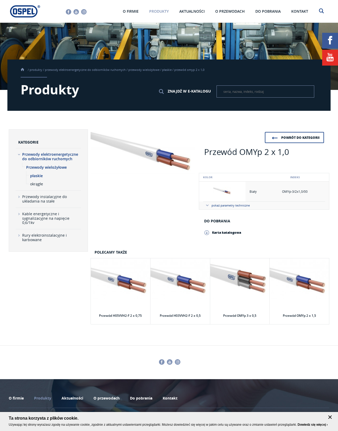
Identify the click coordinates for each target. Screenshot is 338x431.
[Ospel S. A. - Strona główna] (25, 11)
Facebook (68, 12)
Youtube (76, 12)
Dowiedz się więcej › (313, 425)
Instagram (84, 12)
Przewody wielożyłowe (143, 70)
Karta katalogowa (226, 232)
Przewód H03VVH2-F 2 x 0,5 (180, 315)
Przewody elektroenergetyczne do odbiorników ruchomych (85, 70)
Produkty (36, 70)
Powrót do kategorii (300, 137)
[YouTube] (330, 58)
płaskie (167, 70)
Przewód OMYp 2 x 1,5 (299, 315)
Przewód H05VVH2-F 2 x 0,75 (120, 315)
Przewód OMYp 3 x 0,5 (239, 315)
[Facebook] (330, 41)
